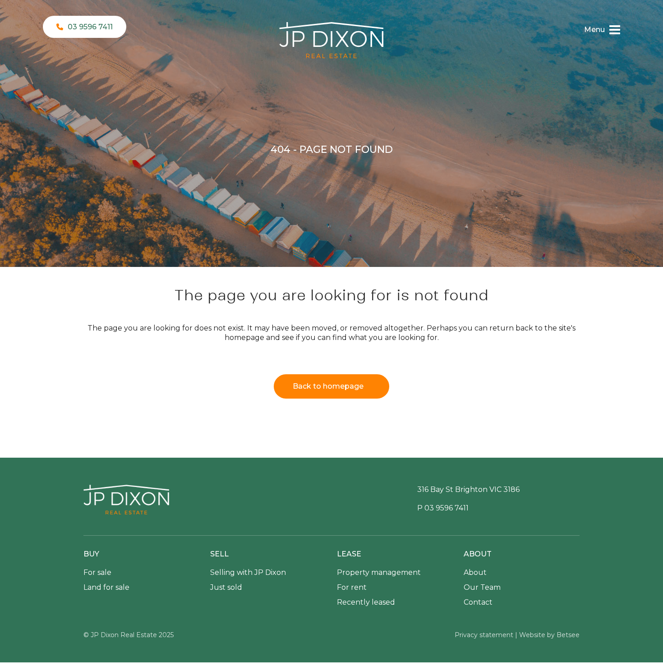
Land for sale (106, 587)
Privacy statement (484, 635)
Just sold (226, 587)
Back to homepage (328, 386)
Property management (379, 572)
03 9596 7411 (90, 27)
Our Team (482, 587)
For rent (352, 587)
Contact (478, 602)
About (475, 572)
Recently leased (366, 602)
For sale (97, 572)
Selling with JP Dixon (248, 572)
